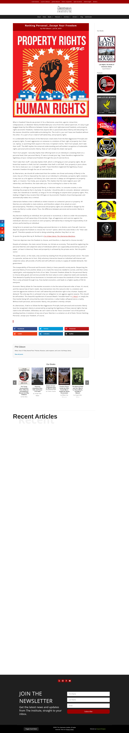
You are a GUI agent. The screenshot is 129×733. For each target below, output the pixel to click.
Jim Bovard (107, 69)
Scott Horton (35, 2)
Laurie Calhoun (45, 2)
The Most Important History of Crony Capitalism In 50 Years (64, 576)
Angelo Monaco (61, 659)
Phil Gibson (47, 28)
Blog (81, 17)
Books (49, 17)
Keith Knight (87, 2)
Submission (88, 17)
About (39, 17)
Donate (75, 17)
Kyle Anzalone (78, 2)
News (44, 17)
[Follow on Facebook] (66, 680)
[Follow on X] (59, 680)
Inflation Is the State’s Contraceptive (64, 656)
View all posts (19, 354)
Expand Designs (101, 729)
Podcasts (57, 17)
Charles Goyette (61, 500)
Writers (95, 2)
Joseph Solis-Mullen (61, 579)
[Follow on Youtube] (69, 680)
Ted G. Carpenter (67, 2)
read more (64, 503)
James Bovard (56, 2)
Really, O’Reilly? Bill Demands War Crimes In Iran (64, 497)
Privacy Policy (70, 729)
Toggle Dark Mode (31, 729)
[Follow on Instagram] (62, 680)
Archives (66, 17)
